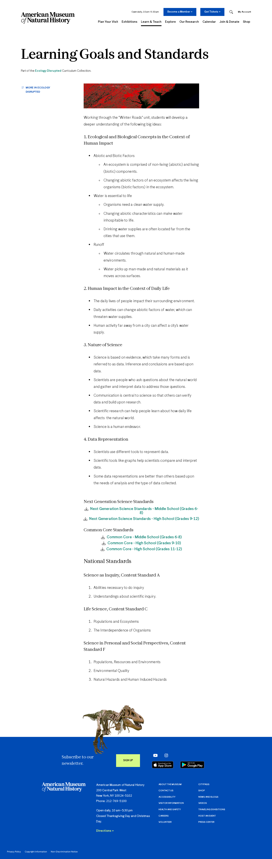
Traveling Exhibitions (211, 809)
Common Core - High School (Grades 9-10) (144, 543)
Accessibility (167, 797)
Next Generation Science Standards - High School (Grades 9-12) (144, 519)
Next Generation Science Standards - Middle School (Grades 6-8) (144, 511)
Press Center (206, 822)
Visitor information (171, 803)
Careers (164, 816)
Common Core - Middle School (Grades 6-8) (144, 537)
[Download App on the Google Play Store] (192, 764)
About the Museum (170, 784)
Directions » (105, 830)
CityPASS (203, 784)
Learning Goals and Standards (114, 55)
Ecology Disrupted (48, 70)
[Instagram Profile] (165, 755)
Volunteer (165, 822)
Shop (201, 790)
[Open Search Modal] (231, 12)
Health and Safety (170, 809)
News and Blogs (208, 797)
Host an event (207, 816)
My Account (244, 12)
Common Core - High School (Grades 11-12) (144, 549)
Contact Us (166, 790)
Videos (202, 803)
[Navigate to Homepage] (48, 18)
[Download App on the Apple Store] (162, 764)
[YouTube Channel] (154, 755)
